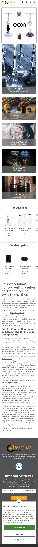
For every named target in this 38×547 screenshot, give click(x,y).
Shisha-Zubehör (7, 359)
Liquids (23, 373)
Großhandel (20, 388)
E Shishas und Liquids (19, 197)
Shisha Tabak (19, 115)
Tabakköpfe (19, 168)
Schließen (19, 534)
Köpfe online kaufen (19, 171)
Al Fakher (16, 349)
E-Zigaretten (14, 373)
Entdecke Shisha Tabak (19, 118)
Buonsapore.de (6, 430)
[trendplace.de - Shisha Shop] (10, 2)
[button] (23, 2)
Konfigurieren (19, 540)
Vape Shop (19, 194)
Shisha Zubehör (19, 141)
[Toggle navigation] (3, 1)
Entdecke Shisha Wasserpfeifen (19, 92)
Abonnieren (29, 491)
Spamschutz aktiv (19, 494)
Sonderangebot (19, 245)
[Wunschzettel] (30, 2)
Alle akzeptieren (19, 527)
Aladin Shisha (6, 347)
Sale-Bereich (21, 325)
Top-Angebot (19, 207)
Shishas (19, 89)
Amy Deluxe (25, 345)
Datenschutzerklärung (10, 482)
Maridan (13, 351)
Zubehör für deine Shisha (19, 144)
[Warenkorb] (34, 2)
